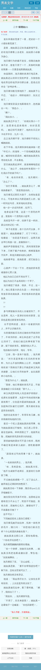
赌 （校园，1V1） (30, 648)
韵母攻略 (10, 648)
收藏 (11, 8)
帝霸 (21, 32)
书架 (36, 8)
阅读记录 (28, 8)
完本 (18, 8)
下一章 (25, 20)
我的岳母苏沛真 (30, 653)
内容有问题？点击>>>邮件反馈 (20, 637)
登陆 (31, 3)
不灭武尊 (4, 34)
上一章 (5, 20)
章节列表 (15, 20)
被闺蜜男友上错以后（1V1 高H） (11, 653)
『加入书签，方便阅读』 (20, 612)
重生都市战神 (13, 32)
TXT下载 (36, 20)
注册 (37, 3)
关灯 (38, 12)
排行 (4, 8)
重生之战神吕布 (29, 32)
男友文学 (7, 3)
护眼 (33, 12)
